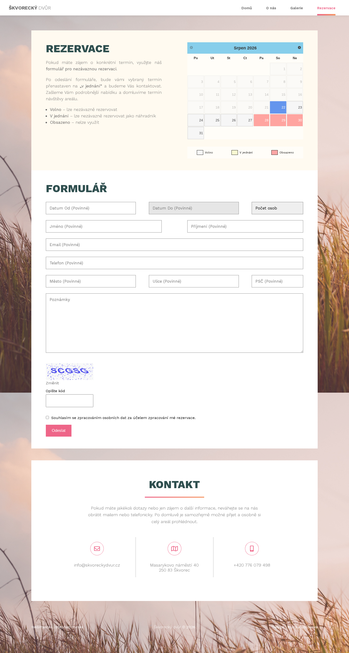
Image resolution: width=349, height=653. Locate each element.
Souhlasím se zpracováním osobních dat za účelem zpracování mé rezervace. (123, 417)
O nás (271, 8)
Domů (246, 8)
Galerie (296, 8)
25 (217, 120)
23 (300, 107)
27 (250, 120)
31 (201, 133)
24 (201, 120)
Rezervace (326, 8)
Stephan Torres (69, 627)
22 (283, 107)
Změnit (52, 383)
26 (234, 120)
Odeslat (59, 430)
